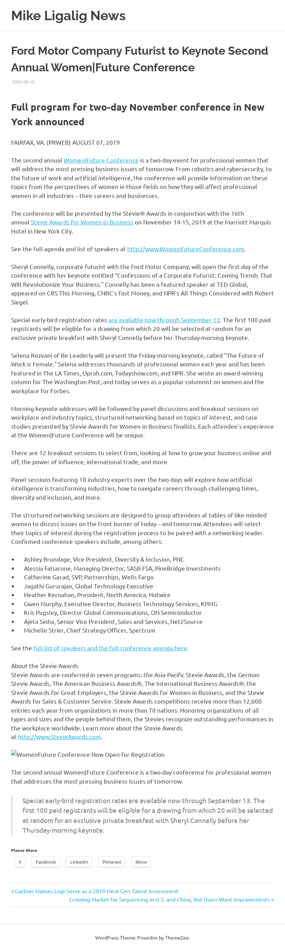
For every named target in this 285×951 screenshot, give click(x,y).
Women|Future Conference (101, 160)
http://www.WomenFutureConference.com (185, 248)
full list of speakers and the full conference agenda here (110, 647)
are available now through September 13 (164, 319)
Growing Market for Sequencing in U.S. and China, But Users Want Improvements (169, 899)
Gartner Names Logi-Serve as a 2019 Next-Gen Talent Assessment (96, 890)
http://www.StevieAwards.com (59, 736)
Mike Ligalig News (68, 15)
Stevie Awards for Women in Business (82, 221)
